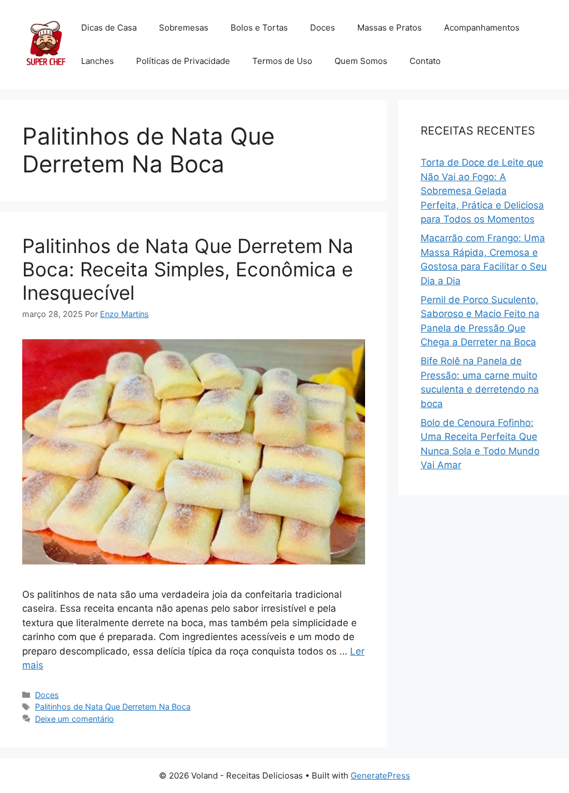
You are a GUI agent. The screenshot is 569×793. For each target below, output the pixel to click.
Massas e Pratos (389, 27)
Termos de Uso (282, 61)
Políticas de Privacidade (183, 61)
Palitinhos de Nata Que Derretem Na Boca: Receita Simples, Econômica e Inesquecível (187, 269)
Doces (322, 27)
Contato (425, 61)
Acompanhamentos (482, 27)
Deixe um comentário (74, 718)
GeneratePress (380, 775)
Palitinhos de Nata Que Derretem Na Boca (113, 706)
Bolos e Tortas (259, 27)
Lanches (97, 61)
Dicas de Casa (109, 27)
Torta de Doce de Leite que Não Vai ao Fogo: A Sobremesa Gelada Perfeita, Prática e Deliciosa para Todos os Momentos (482, 191)
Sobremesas (183, 27)
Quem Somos (361, 61)
